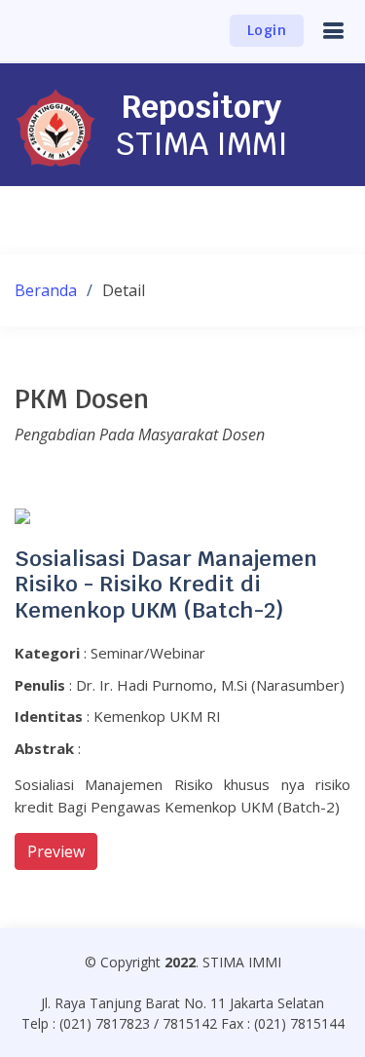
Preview (56, 851)
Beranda (46, 290)
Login (267, 30)
